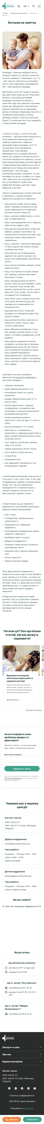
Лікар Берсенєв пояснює (18, 13)
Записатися (32, 1119)
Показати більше (34, 710)
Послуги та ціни (10, 1047)
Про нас (6, 1054)
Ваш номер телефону (13, 755)
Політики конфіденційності (13, 778)
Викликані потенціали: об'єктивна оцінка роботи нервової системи (20, 678)
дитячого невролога (25, 377)
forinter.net (29, 1108)
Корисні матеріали (12, 1061)
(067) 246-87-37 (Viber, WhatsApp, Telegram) (20, 827)
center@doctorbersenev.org (17, 844)
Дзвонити (13, 1119)
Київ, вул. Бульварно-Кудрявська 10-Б (23, 906)
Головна (5, 13)
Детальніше (12, 700)
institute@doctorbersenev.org (18, 876)
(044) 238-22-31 (12, 822)
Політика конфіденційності (22, 1095)
